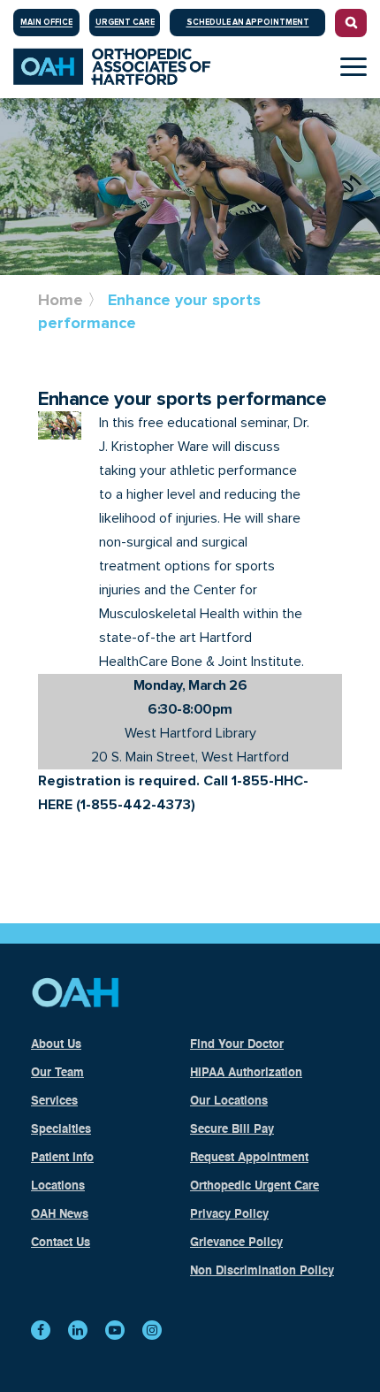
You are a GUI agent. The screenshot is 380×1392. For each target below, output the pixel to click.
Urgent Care (125, 22)
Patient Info (62, 1158)
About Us (56, 1045)
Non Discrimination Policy (262, 1271)
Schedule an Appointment (247, 22)
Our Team (57, 1073)
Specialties (61, 1130)
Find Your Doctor (237, 1045)
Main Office (46, 22)
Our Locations (229, 1101)
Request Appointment (249, 1158)
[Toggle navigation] (353, 66)
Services (54, 1101)
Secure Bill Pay (232, 1130)
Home (60, 300)
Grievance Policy (236, 1243)
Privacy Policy (229, 1214)
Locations (58, 1186)
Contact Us (60, 1243)
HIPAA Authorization (246, 1073)
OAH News (59, 1214)
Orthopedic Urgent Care (254, 1186)
